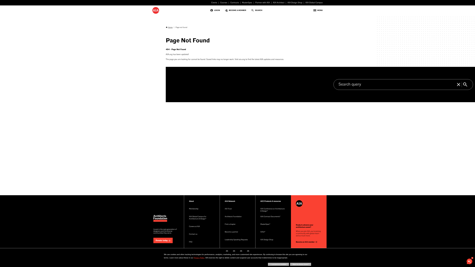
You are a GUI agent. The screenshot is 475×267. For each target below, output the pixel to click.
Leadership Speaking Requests (236, 240)
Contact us (193, 234)
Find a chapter (230, 224)
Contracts (234, 3)
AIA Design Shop (294, 3)
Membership (193, 209)
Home (170, 27)
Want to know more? (301, 264)
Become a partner (231, 232)
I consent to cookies (278, 264)
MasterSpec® (265, 224)
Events (214, 3)
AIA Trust (228, 209)
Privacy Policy (199, 258)
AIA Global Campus (314, 3)
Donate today (162, 240)
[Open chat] (469, 261)
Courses (223, 3)
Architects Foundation (233, 217)
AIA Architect (278, 3)
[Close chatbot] (472, 258)
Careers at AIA (194, 226)
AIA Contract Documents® (270, 217)
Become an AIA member (305, 242)
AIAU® (262, 232)
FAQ (190, 242)
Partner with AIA (262, 3)
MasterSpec (247, 3)
